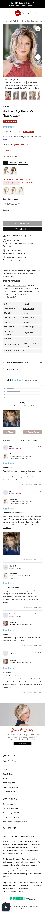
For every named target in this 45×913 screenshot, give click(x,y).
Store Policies (8, 774)
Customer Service (9, 792)
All (5, 162)
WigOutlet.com (10, 841)
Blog (4, 765)
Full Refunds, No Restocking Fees (15, 251)
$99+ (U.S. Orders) (21, 236)
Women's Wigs (28, 308)
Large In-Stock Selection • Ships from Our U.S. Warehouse (20, 243)
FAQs (5, 770)
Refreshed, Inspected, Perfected (14, 259)
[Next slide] (37, 57)
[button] (4, 13)
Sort (22, 440)
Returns (6, 778)
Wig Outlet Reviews (10, 787)
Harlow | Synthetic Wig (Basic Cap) (21, 457)
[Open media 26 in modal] (37, 28)
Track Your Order (9, 761)
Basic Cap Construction (16, 285)
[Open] (6, 907)
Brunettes (22, 162)
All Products (14, 21)
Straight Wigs (28, 333)
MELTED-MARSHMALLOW (16, 82)
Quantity (6, 210)
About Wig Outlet (9, 783)
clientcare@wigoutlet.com (17, 822)
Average (26, 322)
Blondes (13, 162)
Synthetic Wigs (28, 327)
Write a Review (33, 432)
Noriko (6, 107)
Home (5, 21)
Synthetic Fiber (13, 297)
